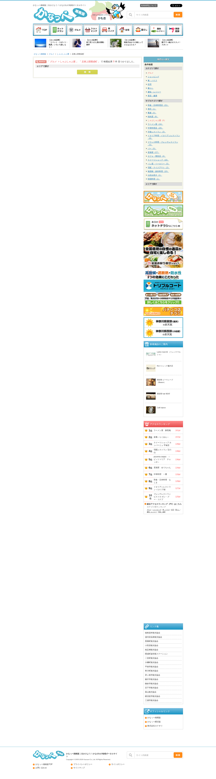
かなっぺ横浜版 (154, 722)
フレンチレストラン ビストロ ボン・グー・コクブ (163, 497)
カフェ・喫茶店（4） (157, 156)
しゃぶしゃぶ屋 (63, 54)
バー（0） (152, 148)
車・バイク (152, 80)
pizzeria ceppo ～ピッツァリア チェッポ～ (162, 459)
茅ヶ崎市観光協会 (152, 675)
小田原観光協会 (151, 645)
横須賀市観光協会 (152, 696)
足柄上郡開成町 (78, 54)
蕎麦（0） (152, 113)
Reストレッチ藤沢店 (165, 366)
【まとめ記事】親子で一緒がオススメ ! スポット (171, 42)
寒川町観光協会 (151, 671)
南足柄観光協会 (151, 650)
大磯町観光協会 (151, 662)
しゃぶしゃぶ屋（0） (157, 120)
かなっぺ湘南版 (40, 54)
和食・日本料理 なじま (162, 481)
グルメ (51, 54)
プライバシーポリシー (82, 764)
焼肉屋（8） (153, 117)
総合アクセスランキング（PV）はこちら (164, 504)
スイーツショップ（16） (158, 160)
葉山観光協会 (150, 692)
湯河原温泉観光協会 (153, 637)
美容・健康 (152, 96)
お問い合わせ (41, 768)
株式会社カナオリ (155, 726)
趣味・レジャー (154, 92)
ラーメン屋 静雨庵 (162, 430)
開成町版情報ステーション (156, 654)
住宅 (149, 84)
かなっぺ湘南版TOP (43, 764)
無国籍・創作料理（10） (158, 171)
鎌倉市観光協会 (151, 683)
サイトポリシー (118, 764)
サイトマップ (79, 768)
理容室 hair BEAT (163, 394)
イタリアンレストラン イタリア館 (162, 488)
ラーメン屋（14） (155, 124)
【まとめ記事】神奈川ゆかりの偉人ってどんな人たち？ (133, 42)
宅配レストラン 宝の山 (162, 451)
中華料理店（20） (155, 128)
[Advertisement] (163, 572)
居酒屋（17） (153, 152)
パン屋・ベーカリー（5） (159, 164)
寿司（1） (152, 109)
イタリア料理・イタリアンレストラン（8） (164, 137)
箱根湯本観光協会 (152, 633)
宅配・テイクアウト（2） (159, 167)
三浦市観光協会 (151, 700)
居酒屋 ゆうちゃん (162, 467)
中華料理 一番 (160, 474)
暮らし (150, 88)
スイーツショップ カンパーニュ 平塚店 (162, 443)
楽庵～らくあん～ (161, 437)
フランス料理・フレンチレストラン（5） (163, 143)
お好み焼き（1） (155, 175)
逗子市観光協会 (151, 688)
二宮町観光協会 (151, 658)
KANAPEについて (149, 5)
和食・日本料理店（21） (158, 105)
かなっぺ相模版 (154, 717)
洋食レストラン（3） (157, 132)
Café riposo (161, 408)
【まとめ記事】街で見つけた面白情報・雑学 (95, 42)
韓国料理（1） (154, 179)
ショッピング (153, 77)
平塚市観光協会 (151, 667)
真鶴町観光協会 (151, 641)
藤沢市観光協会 (151, 679)
